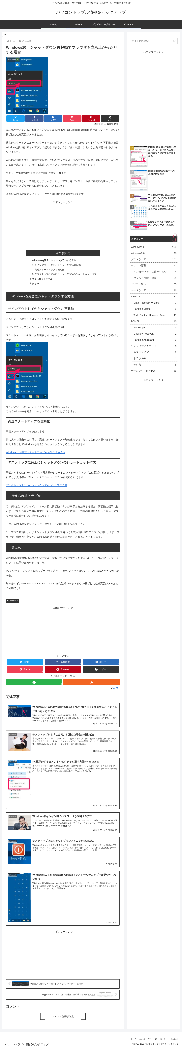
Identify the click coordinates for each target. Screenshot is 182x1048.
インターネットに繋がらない (155, 271)
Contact (174, 1039)
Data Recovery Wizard (155, 302)
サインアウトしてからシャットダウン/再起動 (58, 265)
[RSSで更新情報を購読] (91, 682)
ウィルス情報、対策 (155, 278)
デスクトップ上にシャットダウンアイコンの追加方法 (36, 485)
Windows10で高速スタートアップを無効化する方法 (35, 452)
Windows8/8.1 (153, 253)
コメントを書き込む (62, 1016)
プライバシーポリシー (158, 1039)
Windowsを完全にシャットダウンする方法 (54, 260)
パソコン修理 (153, 265)
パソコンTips (153, 284)
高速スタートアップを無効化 (49, 269)
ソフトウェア (153, 259)
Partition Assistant (155, 339)
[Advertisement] (63, 225)
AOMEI (153, 321)
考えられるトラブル (42, 279)
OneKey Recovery (155, 333)
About (142, 1039)
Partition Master (155, 308)
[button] (110, 118)
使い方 (155, 364)
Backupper (155, 327)
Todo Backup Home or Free (155, 315)
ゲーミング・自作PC (153, 370)
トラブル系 (155, 358)
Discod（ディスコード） (153, 346)
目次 (58, 253)
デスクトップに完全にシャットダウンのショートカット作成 (65, 274)
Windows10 (13, 601)
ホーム (133, 1039)
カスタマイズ (155, 352)
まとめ (35, 283)
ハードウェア (153, 290)
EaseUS (153, 296)
